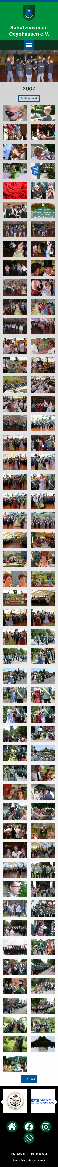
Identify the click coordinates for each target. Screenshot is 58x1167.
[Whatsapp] (29, 1138)
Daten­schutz (39, 1153)
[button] (29, 45)
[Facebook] (29, 1126)
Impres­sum (18, 1153)
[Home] (12, 1126)
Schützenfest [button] (29, 98)
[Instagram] (46, 1126)
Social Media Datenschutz (29, 1160)
